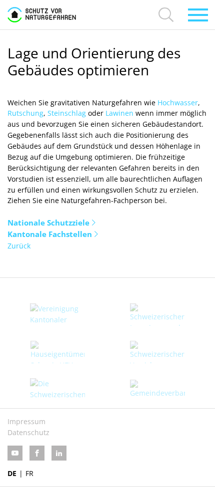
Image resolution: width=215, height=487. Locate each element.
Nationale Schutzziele (49, 223)
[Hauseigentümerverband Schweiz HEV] (58, 352)
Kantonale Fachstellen (50, 234)
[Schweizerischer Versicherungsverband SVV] (158, 352)
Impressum (27, 421)
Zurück (19, 245)
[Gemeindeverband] (158, 389)
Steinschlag (67, 113)
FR (30, 473)
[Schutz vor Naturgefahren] (42, 14)
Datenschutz (29, 432)
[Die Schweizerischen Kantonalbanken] (58, 389)
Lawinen (120, 113)
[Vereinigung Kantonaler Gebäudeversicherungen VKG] (58, 314)
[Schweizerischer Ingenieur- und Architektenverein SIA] (158, 314)
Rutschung (26, 113)
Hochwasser (178, 102)
